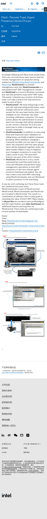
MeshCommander (32, 82)
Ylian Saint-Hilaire (13, 61)
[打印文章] (39, 52)
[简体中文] (37, 3)
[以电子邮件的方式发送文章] (43, 52)
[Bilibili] (22, 435)
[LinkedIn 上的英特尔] (3, 435)
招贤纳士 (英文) (9, 425)
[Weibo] (9, 435)
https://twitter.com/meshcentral (23, 231)
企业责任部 (7, 396)
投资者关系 (7, 402)
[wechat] (15, 435)
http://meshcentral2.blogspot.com (22, 221)
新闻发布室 (7, 414)
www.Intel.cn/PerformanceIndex (12, 372)
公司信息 (6, 385)
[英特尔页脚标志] (7, 495)
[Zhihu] (28, 435)
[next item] (45, 9)
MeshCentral (18, 82)
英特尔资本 (7, 390)
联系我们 (6, 408)
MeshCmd (6, 84)
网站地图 (6, 420)
